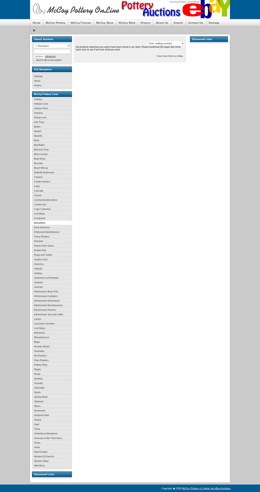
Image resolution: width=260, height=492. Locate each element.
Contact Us (195, 22)
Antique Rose (41, 108)
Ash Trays (39, 122)
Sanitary (38, 378)
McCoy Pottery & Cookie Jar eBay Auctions (206, 488)
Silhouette (39, 387)
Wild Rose (39, 465)
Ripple (37, 369)
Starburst (38, 401)
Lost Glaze (39, 328)
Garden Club (40, 259)
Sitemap (214, 22)
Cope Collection (42, 209)
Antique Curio (41, 103)
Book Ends (39, 158)
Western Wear (41, 461)
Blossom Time (41, 149)
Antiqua (38, 99)
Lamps (37, 319)
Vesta (37, 447)
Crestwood (39, 218)
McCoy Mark (127, 22)
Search (178, 22)
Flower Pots (40, 250)
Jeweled (38, 282)
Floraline (38, 241)
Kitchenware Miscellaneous (48, 305)
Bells (36, 140)
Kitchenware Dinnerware (47, 300)
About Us (162, 22)
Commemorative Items (45, 200)
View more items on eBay (170, 56)
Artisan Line (40, 117)
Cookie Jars (40, 204)
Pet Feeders (40, 355)
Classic (38, 195)
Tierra (37, 429)
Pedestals (39, 351)
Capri (37, 186)
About (37, 81)
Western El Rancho (44, 456)
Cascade (38, 191)
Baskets (38, 136)
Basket (37, 131)
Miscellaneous (41, 337)
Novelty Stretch (42, 346)
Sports (37, 392)
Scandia (38, 383)
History (145, 22)
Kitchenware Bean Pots (46, 291)
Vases (37, 442)
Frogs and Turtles (43, 255)
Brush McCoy (41, 168)
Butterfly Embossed (44, 172)
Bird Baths (39, 145)
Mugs (37, 342)
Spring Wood (41, 397)
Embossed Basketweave (47, 232)
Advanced (50, 56)
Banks (37, 126)
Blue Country (41, 154)
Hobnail (38, 268)
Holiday (38, 273)
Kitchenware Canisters (45, 296)
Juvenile (38, 287)
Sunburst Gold (41, 415)
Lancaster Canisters (44, 323)
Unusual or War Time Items (48, 438)
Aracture (38, 113)
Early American (42, 227)
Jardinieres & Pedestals (46, 278)
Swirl (36, 424)
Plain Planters (41, 360)
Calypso (38, 177)
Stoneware (39, 410)
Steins (37, 406)
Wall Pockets (40, 452)
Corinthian (39, 213)
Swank (37, 420)
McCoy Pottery (55, 22)
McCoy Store (104, 22)
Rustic (37, 374)
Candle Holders (42, 181)
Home (36, 22)
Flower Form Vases (44, 245)
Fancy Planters (41, 236)
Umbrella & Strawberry (45, 433)
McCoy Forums (81, 22)
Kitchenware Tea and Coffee (48, 314)
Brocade (38, 163)
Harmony (39, 264)
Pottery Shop (40, 365)
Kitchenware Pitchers (45, 310)
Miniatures (39, 332)
